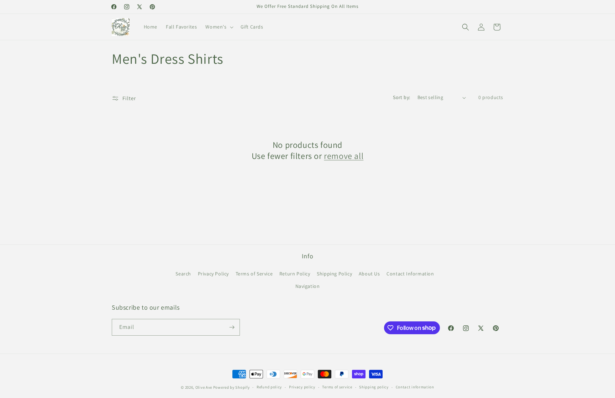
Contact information (415, 386)
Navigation (307, 286)
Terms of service (337, 386)
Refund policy (269, 386)
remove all (343, 155)
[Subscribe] (232, 327)
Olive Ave (203, 387)
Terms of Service (254, 273)
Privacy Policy (213, 273)
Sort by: (401, 97)
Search (183, 273)
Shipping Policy (334, 273)
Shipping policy (374, 386)
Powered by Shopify (231, 387)
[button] (218, 26)
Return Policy (294, 273)
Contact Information (410, 273)
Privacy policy (302, 386)
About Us (369, 273)
